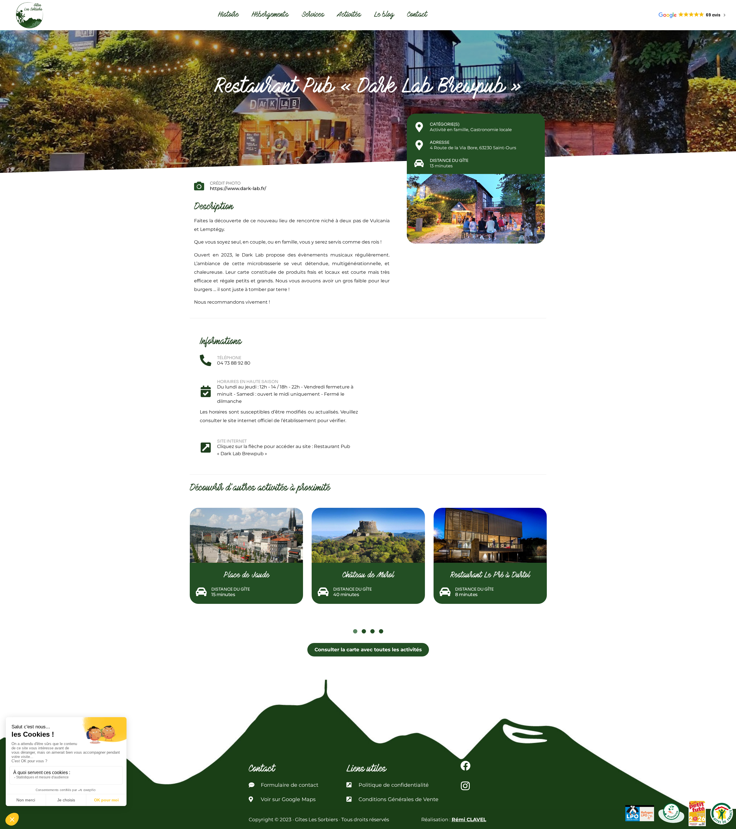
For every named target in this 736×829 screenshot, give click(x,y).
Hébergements (270, 15)
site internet (232, 441)
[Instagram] (465, 786)
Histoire (228, 15)
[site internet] (205, 447)
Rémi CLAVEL (469, 819)
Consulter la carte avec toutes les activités (368, 649)
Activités (349, 15)
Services (313, 15)
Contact (417, 15)
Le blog (384, 15)
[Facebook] (465, 766)
